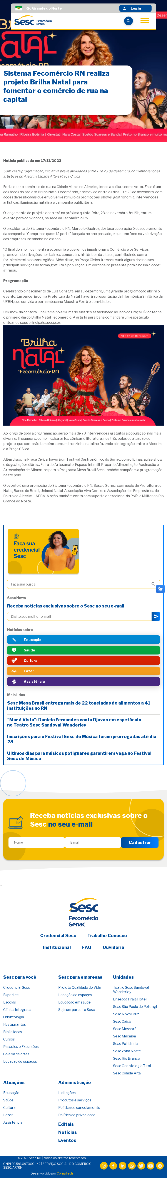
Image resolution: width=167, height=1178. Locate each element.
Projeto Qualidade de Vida (79, 987)
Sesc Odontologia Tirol (132, 1066)
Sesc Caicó (122, 1021)
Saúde (8, 1100)
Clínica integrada (17, 1010)
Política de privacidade (76, 1115)
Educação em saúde (74, 1002)
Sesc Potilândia (125, 1044)
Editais (66, 1124)
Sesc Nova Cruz (126, 1014)
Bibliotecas (12, 1032)
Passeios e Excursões (21, 1047)
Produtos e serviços (74, 1100)
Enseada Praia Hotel (130, 999)
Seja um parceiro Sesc (76, 1010)
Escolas (9, 1002)
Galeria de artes (16, 1054)
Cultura (9, 1108)
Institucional (57, 947)
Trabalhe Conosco (107, 935)
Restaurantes (14, 1024)
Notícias (67, 1132)
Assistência (12, 1122)
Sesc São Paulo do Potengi (135, 1007)
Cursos (9, 1039)
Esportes (10, 995)
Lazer (8, 1115)
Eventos (67, 1140)
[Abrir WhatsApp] (156, 1167)
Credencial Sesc (58, 935)
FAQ (86, 947)
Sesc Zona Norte (127, 1051)
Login (136, 8)
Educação (11, 1093)
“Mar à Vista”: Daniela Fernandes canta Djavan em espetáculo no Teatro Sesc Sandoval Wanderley (74, 722)
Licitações (67, 1093)
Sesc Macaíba (124, 1036)
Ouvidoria (113, 947)
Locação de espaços (20, 1061)
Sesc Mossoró (125, 1029)
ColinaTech (65, 1173)
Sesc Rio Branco (126, 1058)
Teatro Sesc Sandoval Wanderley (131, 989)
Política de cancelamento (79, 1108)
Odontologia (13, 1017)
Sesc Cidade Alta (127, 1073)
